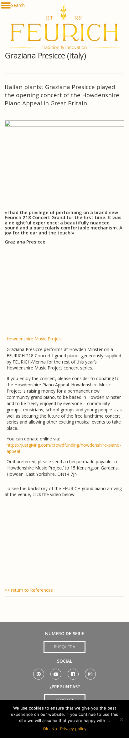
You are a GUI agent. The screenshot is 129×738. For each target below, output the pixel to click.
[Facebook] (73, 672)
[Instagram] (90, 672)
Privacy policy (73, 728)
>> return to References (29, 590)
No (54, 728)
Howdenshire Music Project (34, 339)
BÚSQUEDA (64, 647)
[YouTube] (55, 672)
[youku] (38, 672)
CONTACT (65, 700)
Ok (45, 728)
